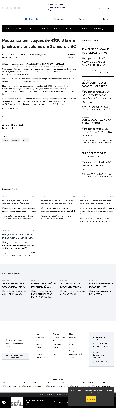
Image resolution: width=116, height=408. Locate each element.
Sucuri (71, 347)
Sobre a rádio (40, 338)
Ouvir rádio (33, 19)
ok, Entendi (91, 399)
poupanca (15, 140)
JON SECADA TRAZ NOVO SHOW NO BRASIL (96, 121)
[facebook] (3, 128)
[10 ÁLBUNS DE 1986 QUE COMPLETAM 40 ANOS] (98, 62)
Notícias (39, 341)
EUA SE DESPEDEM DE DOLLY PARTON (94, 155)
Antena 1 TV (57, 344)
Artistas (55, 347)
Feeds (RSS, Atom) (75, 354)
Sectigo (72, 351)
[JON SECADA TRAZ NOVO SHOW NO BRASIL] (98, 132)
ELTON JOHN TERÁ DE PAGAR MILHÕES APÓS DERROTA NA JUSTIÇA (94, 85)
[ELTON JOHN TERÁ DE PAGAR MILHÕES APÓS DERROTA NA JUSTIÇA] (98, 97)
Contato (39, 354)
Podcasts (83, 19)
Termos (72, 357)
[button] (3, 8)
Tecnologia (82, 28)
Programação (57, 341)
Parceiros (72, 338)
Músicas (56, 351)
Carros (7, 28)
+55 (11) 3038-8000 (101, 362)
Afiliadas (39, 347)
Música (45, 28)
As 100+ (55, 354)
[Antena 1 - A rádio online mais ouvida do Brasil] (58, 7)
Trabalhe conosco (42, 357)
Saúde (68, 28)
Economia (20, 28)
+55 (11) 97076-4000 (101, 346)
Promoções (59, 19)
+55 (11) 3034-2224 (101, 343)
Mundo (33, 28)
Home (7, 19)
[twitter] (6, 128)
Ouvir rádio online (59, 338)
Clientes (39, 351)
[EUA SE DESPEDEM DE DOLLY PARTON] (98, 166)
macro (5, 140)
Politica (57, 28)
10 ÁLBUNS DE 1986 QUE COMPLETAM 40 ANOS (95, 51)
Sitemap (72, 344)
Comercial (106, 19)
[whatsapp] (9, 128)
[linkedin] (12, 128)
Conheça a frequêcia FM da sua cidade (15, 356)
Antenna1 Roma (74, 341)
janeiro (25, 140)
